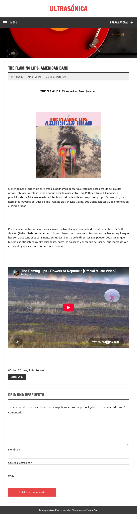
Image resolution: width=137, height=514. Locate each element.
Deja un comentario (56, 76)
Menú (13, 22)
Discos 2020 (17, 376)
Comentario (16, 412)
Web (11, 476)
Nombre (14, 449)
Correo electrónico (20, 462)
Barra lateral (119, 22)
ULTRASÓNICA (69, 8)
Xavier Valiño (34, 76)
